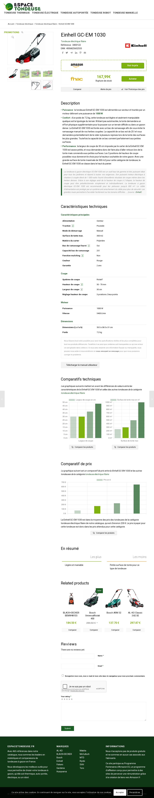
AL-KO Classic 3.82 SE (135, 614)
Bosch (59, 757)
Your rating (66, 696)
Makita (83, 750)
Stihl (82, 764)
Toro (82, 768)
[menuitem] (17, 13)
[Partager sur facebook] (62, 52)
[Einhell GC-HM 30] (2, 399)
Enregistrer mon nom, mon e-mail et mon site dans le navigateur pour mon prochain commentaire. (105, 676)
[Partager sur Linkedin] (76, 52)
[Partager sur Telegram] (71, 52)
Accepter (120, 792)
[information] (72, 226)
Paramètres (134, 792)
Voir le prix (132, 65)
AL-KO (60, 750)
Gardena (61, 768)
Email (100, 666)
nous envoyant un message (107, 351)
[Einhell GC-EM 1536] (151, 399)
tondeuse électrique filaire (73, 393)
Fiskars (60, 764)
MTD (82, 757)
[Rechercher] (22, 32)
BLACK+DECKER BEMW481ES (71, 614)
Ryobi (82, 761)
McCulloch (84, 754)
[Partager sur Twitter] (67, 52)
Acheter (133, 79)
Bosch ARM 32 (114, 612)
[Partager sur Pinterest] (80, 52)
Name (101, 656)
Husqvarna (62, 771)
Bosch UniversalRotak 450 (92, 615)
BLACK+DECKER (64, 754)
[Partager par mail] (85, 52)
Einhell (138, 192)
